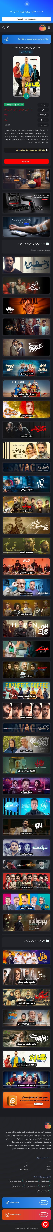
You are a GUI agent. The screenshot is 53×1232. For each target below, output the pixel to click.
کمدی (15, 109)
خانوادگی (22, 109)
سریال (49, 1165)
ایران (5, 120)
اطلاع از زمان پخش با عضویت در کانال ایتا (33, 39)
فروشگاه (48, 1169)
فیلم (26, 1162)
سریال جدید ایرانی (15, 1181)
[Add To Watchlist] (26, 96)
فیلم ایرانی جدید (32, 1186)
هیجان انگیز (8, 109)
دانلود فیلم (45, 1181)
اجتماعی (29, 109)
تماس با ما (24, 1169)
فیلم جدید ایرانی (17, 1186)
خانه (49, 1162)
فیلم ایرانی (45, 1186)
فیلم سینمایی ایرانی (43, 1190)
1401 (6, 115)
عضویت (43, 1202)
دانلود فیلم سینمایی (32, 1181)
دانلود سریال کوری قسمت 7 (26, 19)
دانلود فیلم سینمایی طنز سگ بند (26, 47)
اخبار (26, 1165)
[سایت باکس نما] (42, 27)
